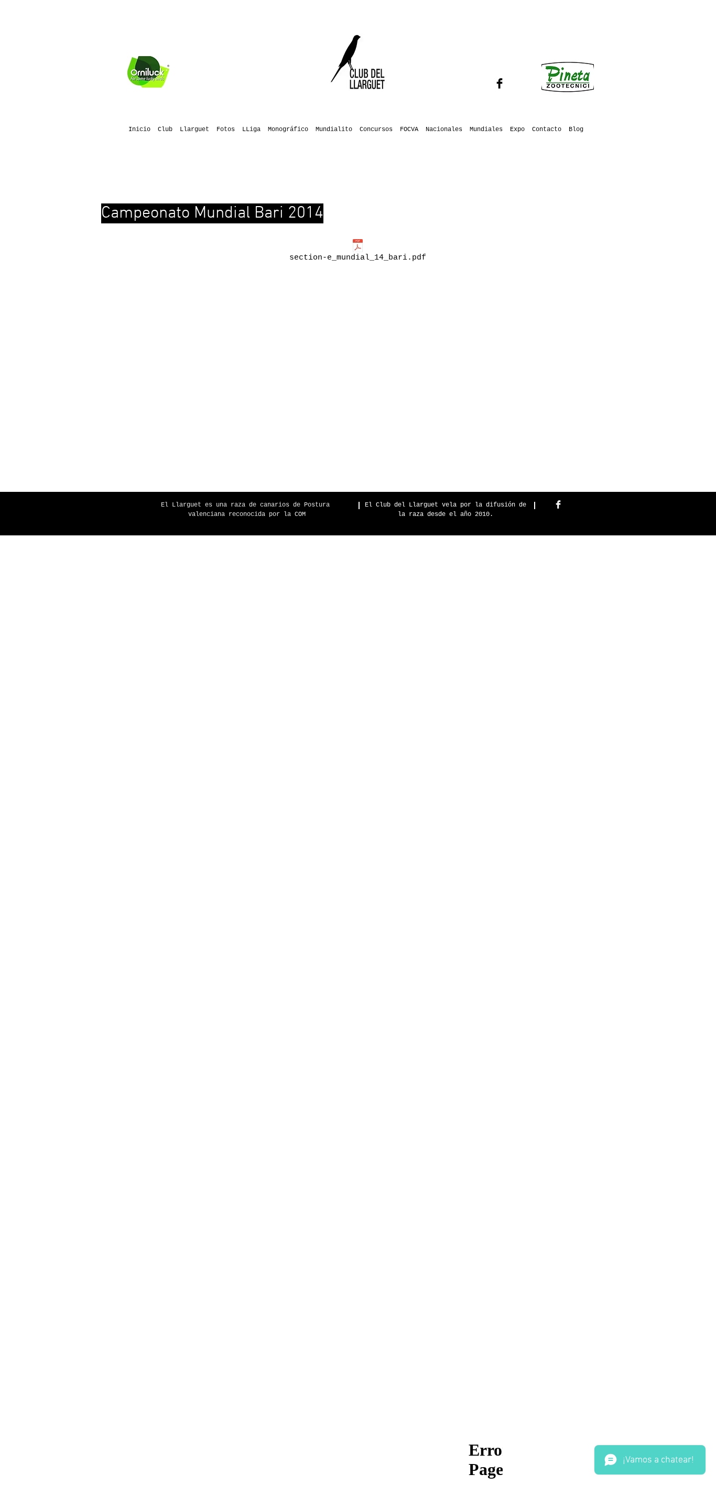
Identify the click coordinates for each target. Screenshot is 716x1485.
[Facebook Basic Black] (499, 83)
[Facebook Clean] (558, 504)
